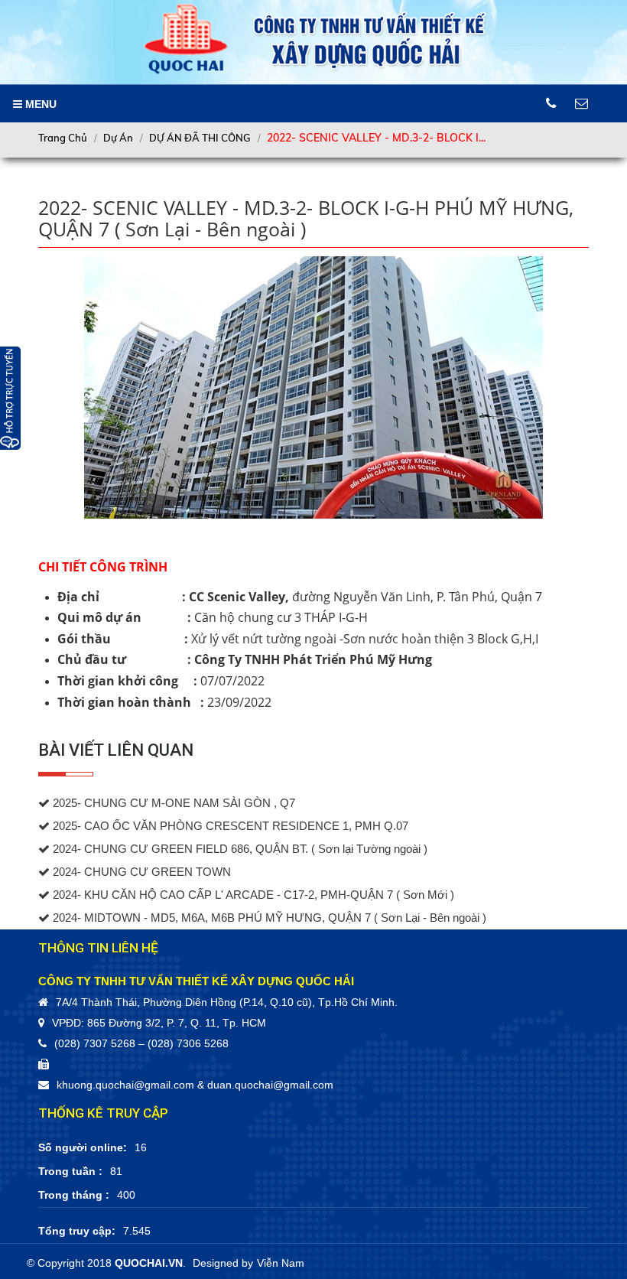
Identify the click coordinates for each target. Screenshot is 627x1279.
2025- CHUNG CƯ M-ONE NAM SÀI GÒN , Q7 (172, 803)
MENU (39, 104)
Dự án (118, 138)
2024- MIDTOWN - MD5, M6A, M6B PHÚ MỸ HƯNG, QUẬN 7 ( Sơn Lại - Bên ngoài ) (268, 918)
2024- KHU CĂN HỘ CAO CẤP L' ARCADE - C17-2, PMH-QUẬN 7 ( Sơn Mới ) (252, 895)
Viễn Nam (280, 1263)
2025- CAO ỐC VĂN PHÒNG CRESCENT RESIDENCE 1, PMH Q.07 (229, 826)
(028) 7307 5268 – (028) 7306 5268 (141, 1043)
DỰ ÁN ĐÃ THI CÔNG (200, 138)
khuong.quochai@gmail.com (125, 1085)
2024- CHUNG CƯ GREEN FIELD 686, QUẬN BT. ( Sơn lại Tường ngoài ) (238, 849)
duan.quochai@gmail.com (270, 1085)
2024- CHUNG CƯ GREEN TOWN (140, 872)
